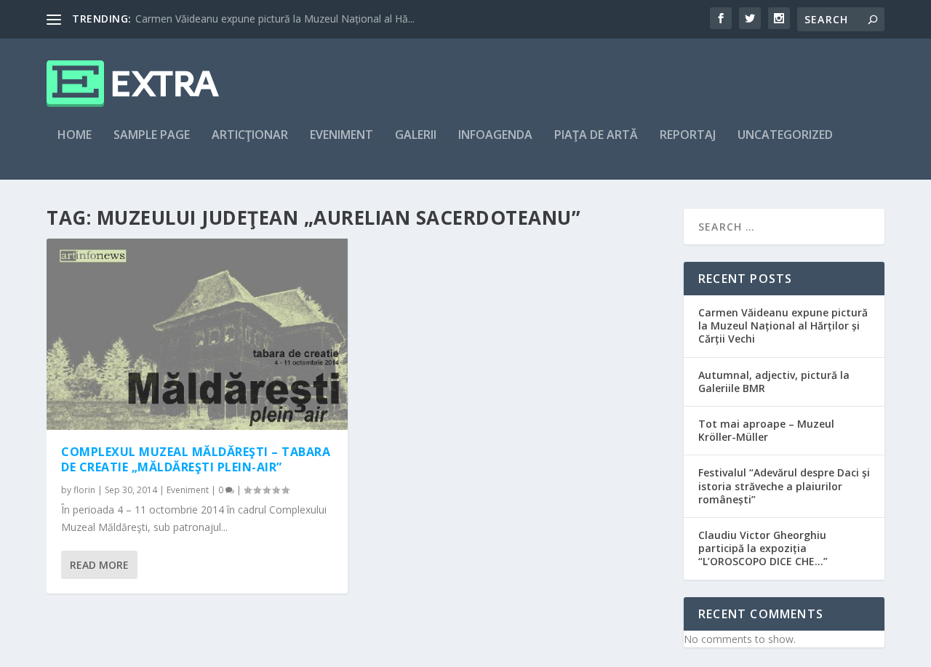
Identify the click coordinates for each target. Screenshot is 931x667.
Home (74, 136)
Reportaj (688, 136)
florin (84, 490)
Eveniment (341, 136)
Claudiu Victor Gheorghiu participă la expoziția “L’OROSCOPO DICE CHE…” (763, 548)
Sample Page (151, 136)
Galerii (415, 136)
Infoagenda (495, 136)
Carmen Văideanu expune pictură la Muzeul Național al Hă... (275, 18)
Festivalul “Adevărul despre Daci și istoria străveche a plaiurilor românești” (784, 486)
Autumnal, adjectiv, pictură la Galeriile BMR (774, 381)
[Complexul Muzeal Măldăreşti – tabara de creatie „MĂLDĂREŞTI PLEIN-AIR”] (197, 334)
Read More (99, 565)
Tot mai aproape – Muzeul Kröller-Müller (766, 430)
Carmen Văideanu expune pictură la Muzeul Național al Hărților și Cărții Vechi (783, 325)
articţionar (250, 136)
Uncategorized (785, 136)
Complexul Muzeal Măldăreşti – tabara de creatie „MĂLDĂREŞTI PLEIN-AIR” (195, 459)
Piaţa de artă (596, 136)
